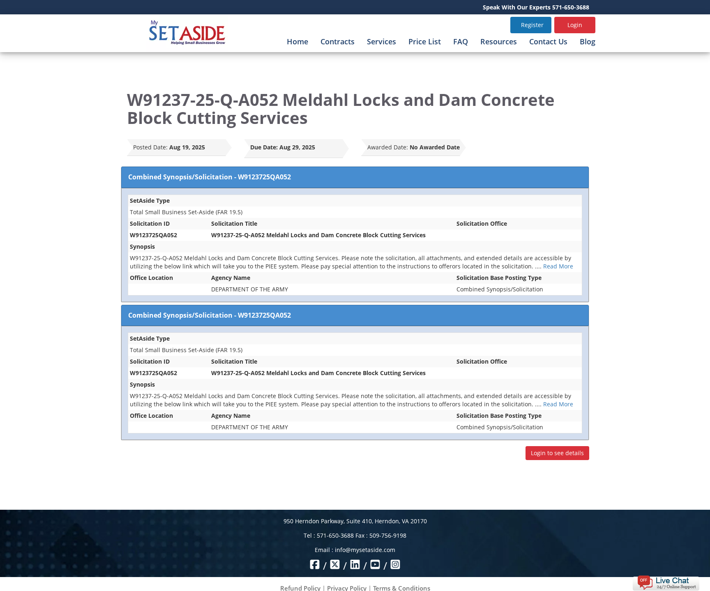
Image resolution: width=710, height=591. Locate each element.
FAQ (460, 41)
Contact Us (548, 41)
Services (381, 41)
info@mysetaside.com (365, 550)
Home (297, 41)
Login (574, 25)
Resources (498, 41)
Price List (424, 41)
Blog (587, 41)
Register (532, 25)
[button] (666, 582)
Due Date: (264, 147)
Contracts (337, 41)
